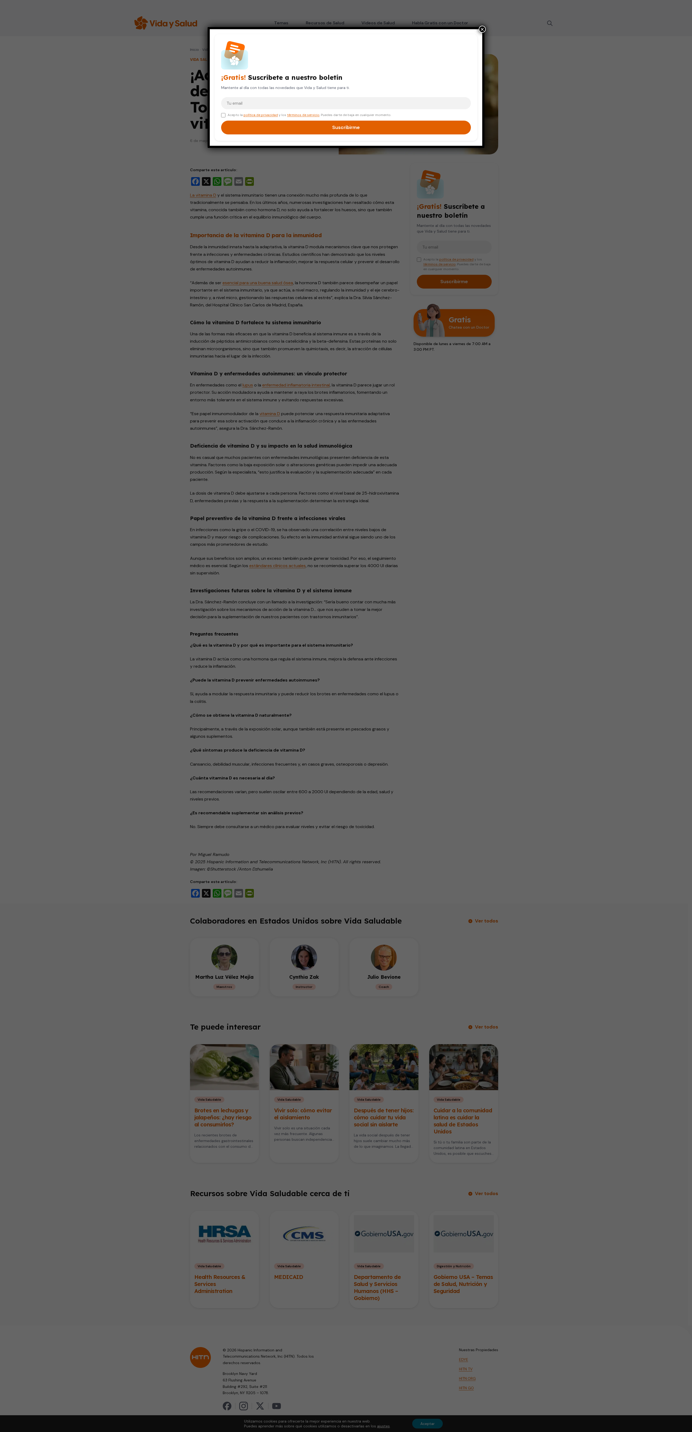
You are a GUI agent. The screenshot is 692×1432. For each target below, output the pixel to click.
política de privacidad (261, 115)
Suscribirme (346, 127)
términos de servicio (303, 115)
